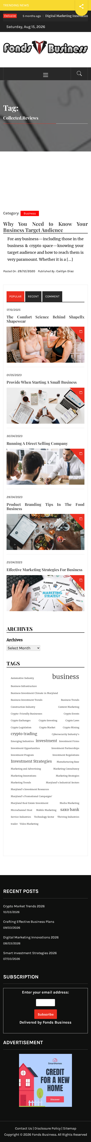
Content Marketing (68, 707)
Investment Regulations (65, 755)
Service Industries (21, 817)
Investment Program (22, 755)
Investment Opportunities (25, 748)
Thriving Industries (68, 817)
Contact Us (23, 1128)
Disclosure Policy (47, 1128)
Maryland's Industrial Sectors (62, 782)
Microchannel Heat (21, 810)
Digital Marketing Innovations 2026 (31, 937)
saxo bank (69, 809)
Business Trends (70, 700)
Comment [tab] (52, 296)
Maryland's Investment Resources (30, 789)
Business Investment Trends (26, 700)
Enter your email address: (45, 1007)
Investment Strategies (31, 761)
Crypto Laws (72, 720)
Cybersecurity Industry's (65, 734)
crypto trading (24, 733)
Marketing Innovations (23, 775)
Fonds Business (57, 1022)
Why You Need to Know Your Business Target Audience (45, 226)
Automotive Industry (22, 678)
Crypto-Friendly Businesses (26, 713)
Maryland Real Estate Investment (29, 803)
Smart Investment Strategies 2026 (30, 953)
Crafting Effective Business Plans (28, 922)
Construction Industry (23, 707)
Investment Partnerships (65, 748)
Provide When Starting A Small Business (42, 382)
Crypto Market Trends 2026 (24, 906)
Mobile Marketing (46, 810)
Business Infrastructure (24, 686)
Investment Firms (69, 741)
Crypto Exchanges (20, 720)
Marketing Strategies (67, 775)
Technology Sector (44, 817)
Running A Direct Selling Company (37, 443)
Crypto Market (47, 727)
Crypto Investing (48, 720)
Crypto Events (71, 713)
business (65, 677)
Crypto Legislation (21, 727)
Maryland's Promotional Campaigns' (31, 796)
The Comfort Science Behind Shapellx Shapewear (45, 319)
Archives (15, 639)
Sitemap (69, 1128)
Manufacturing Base (68, 761)
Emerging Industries (22, 741)
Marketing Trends (21, 782)
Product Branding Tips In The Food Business (45, 506)
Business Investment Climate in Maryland (34, 693)
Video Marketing (29, 824)
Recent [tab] (33, 296)
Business (30, 213)
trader (14, 824)
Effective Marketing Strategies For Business (44, 569)
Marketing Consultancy (66, 768)
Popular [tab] (15, 296)
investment (46, 740)
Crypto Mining (71, 727)
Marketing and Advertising (26, 768)
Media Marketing (69, 803)
